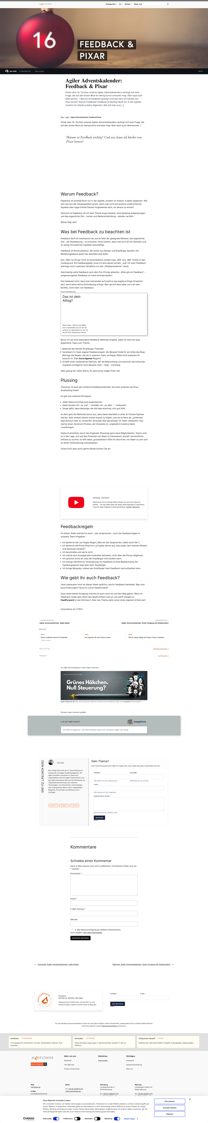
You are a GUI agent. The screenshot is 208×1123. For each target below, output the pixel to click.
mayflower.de (35, 1087)
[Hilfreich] (153, 610)
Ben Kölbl (13, 71)
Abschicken (99, 817)
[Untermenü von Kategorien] (116, 4)
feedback (63, 805)
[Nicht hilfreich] (157, 610)
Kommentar (76, 873)
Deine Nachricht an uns (102, 796)
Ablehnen (169, 1114)
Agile (200, 71)
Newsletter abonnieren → (161, 649)
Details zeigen (129, 1119)
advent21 (53, 805)
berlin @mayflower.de (73, 1091)
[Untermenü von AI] (122, 4)
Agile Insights (103, 1060)
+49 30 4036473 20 (75, 1089)
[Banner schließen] (190, 1099)
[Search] (167, 4)
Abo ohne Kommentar (92, 933)
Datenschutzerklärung (109, 1026)
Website (73, 919)
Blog (62, 117)
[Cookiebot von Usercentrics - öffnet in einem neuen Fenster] (28, 1118)
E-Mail (96, 784)
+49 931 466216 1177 (111, 1094)
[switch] (77, 1118)
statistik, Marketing (133, 507)
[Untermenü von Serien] (131, 4)
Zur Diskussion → (163, 656)
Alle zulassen (170, 1101)
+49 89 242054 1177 (145, 1094)
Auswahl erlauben (169, 1108)
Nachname (134, 772)
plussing (74, 805)
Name (73, 899)
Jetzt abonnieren (117, 1004)
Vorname (97, 772)
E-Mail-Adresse (78, 909)
